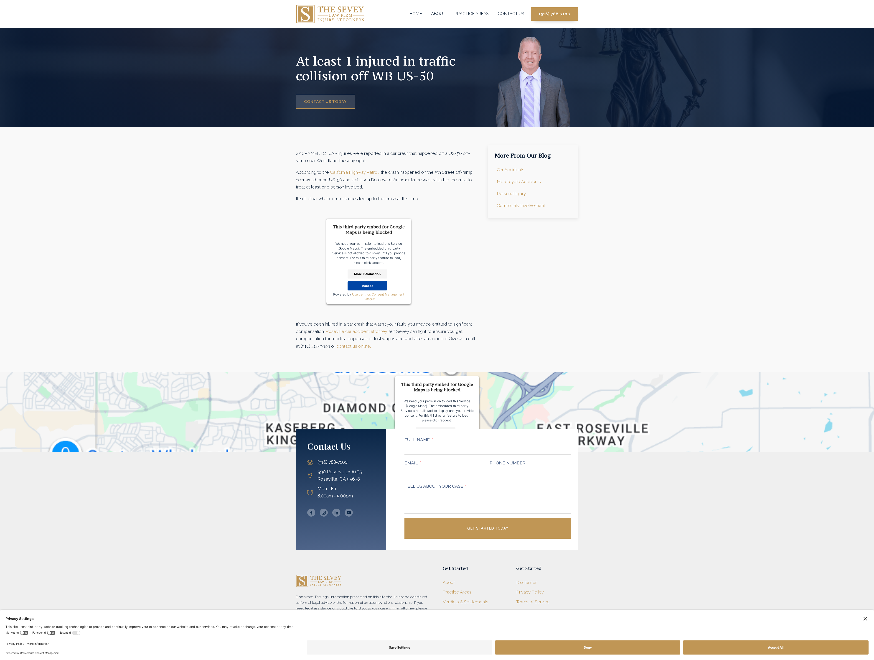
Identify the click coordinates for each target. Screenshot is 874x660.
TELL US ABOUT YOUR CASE (433, 486)
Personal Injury (511, 193)
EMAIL (411, 462)
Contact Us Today (325, 101)
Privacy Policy (530, 591)
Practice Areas (472, 13)
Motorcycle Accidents (519, 181)
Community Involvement (521, 205)
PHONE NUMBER (507, 462)
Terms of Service (533, 601)
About (438, 13)
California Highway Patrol (354, 172)
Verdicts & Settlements (465, 601)
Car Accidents (510, 169)
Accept (367, 286)
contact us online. (353, 346)
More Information (367, 274)
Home (415, 13)
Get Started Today (487, 528)
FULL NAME (417, 439)
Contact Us (511, 13)
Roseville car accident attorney (356, 331)
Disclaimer (526, 582)
